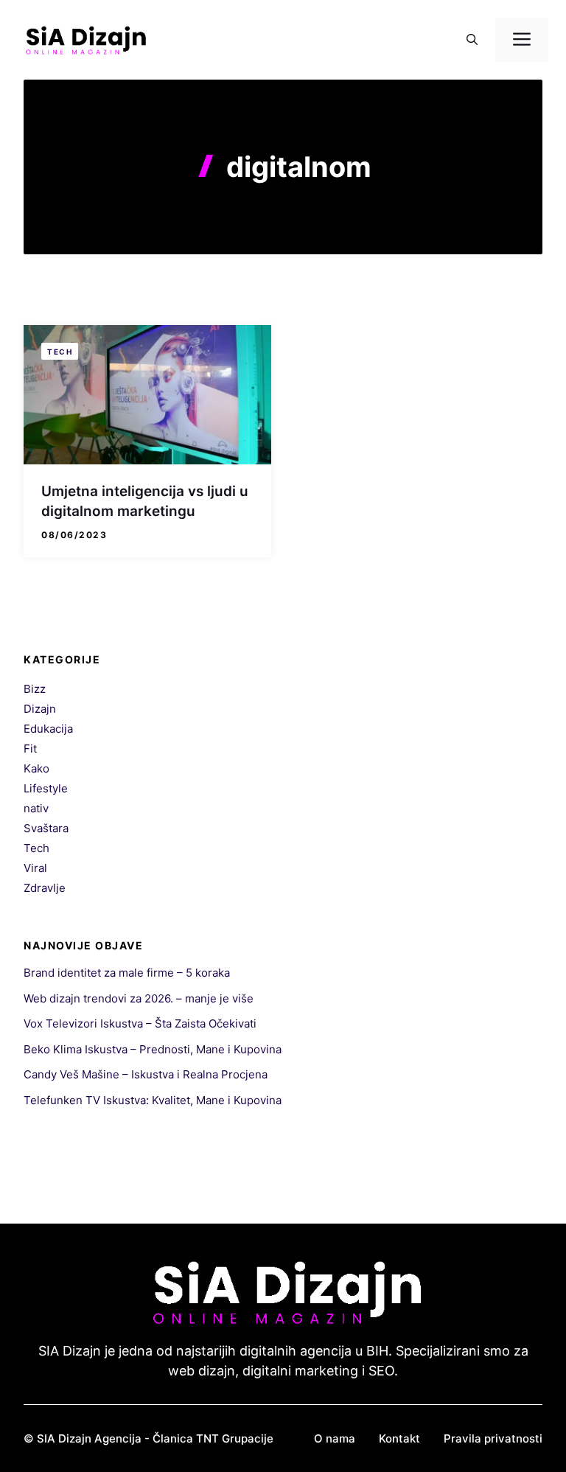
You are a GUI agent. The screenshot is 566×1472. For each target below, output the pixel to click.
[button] (472, 40)
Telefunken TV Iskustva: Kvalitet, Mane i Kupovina (153, 1100)
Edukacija (48, 729)
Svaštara (46, 828)
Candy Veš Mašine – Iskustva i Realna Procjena (146, 1074)
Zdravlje (45, 888)
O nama (334, 1438)
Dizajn (40, 709)
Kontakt (399, 1438)
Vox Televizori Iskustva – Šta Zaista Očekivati (140, 1023)
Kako (36, 768)
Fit (30, 749)
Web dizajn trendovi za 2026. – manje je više (139, 998)
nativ (36, 808)
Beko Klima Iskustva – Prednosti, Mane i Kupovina (153, 1049)
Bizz (35, 689)
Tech (59, 351)
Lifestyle (46, 788)
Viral (35, 868)
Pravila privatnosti (493, 1438)
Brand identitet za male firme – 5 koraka (127, 973)
